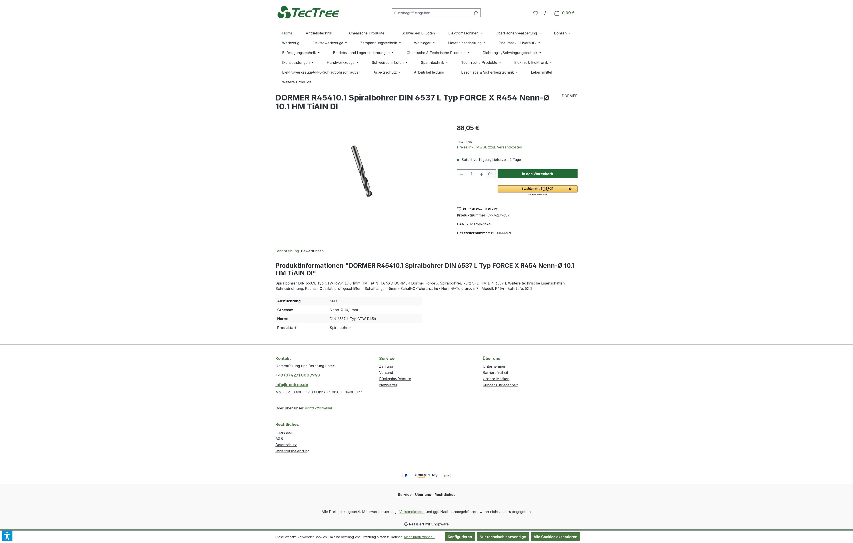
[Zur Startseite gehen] (308, 12)
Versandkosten (412, 511)
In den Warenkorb (537, 174)
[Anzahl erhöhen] (481, 173)
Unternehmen (494, 366)
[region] (361, 171)
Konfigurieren (460, 537)
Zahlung (386, 366)
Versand (386, 372)
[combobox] (431, 12)
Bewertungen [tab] (312, 251)
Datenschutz (286, 445)
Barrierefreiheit (495, 372)
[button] (538, 190)
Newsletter (388, 385)
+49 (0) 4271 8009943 (297, 375)
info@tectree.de (291, 384)
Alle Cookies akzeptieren (555, 537)
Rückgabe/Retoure (395, 379)
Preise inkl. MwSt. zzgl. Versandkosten (489, 147)
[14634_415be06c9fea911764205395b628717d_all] (362, 171)
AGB (279, 438)
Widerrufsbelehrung (292, 451)
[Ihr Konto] (546, 12)
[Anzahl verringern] (461, 173)
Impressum (284, 432)
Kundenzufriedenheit (500, 385)
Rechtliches (287, 424)
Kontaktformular (318, 408)
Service (387, 358)
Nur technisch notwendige (503, 537)
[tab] (287, 251)
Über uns (491, 358)
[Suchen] (475, 12)
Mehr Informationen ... (419, 537)
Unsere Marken (496, 379)
